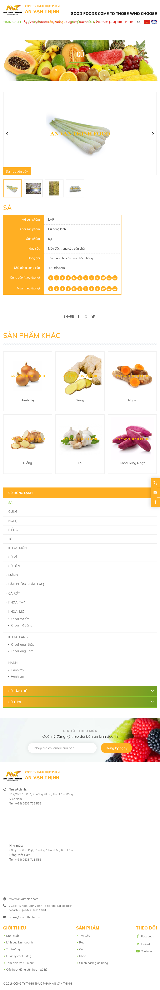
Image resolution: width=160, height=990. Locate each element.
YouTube (146, 951)
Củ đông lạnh (102, 69)
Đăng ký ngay (117, 748)
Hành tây (17, 670)
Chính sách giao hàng (93, 963)
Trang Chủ (12, 22)
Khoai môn (17, 548)
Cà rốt (14, 593)
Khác (82, 956)
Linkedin (146, 944)
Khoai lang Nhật (22, 645)
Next (153, 133)
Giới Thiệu (33, 22)
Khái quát (12, 936)
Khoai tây (16, 602)
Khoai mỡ (16, 612)
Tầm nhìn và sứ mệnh (20, 963)
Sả (10, 503)
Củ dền (14, 566)
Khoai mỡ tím (20, 619)
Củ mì (12, 557)
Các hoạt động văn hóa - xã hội (27, 969)
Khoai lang (18, 637)
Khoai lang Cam (22, 651)
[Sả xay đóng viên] (75, 188)
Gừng (13, 512)
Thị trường (13, 949)
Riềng (13, 530)
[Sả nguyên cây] (12, 188)
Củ (87, 69)
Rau (82, 942)
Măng (13, 575)
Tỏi (10, 539)
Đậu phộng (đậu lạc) (26, 584)
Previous (6, 133)
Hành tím (17, 676)
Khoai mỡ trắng (21, 625)
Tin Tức (75, 22)
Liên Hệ (91, 22)
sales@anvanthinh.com (24, 917)
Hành (13, 663)
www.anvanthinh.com (23, 899)
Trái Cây (84, 936)
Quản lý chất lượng (18, 956)
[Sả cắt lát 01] (33, 188)
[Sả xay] (54, 188)
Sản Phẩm (55, 22)
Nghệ (12, 521)
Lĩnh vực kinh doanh (19, 942)
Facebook (147, 936)
